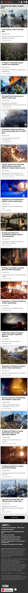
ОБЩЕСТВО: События (8, 176)
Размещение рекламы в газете (10, 539)
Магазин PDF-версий (7, 529)
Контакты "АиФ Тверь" (8, 535)
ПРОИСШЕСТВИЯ (6, 40)
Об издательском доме (8, 527)
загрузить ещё (14, 517)
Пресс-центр (21, 527)
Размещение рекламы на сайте (11, 537)
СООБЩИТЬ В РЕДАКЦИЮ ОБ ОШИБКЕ (12, 544)
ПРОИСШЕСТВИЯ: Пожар (9, 443)
